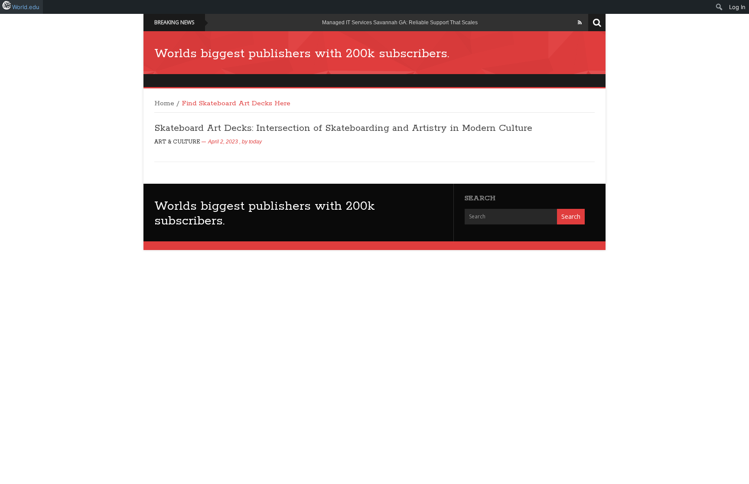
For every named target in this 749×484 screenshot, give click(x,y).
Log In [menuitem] (737, 6)
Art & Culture (177, 142)
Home (164, 103)
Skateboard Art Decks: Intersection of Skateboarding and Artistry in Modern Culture (343, 128)
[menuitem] (719, 7)
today (255, 142)
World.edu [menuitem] (25, 6)
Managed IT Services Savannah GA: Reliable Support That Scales (400, 22)
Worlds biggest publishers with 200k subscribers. (301, 54)
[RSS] (580, 22)
